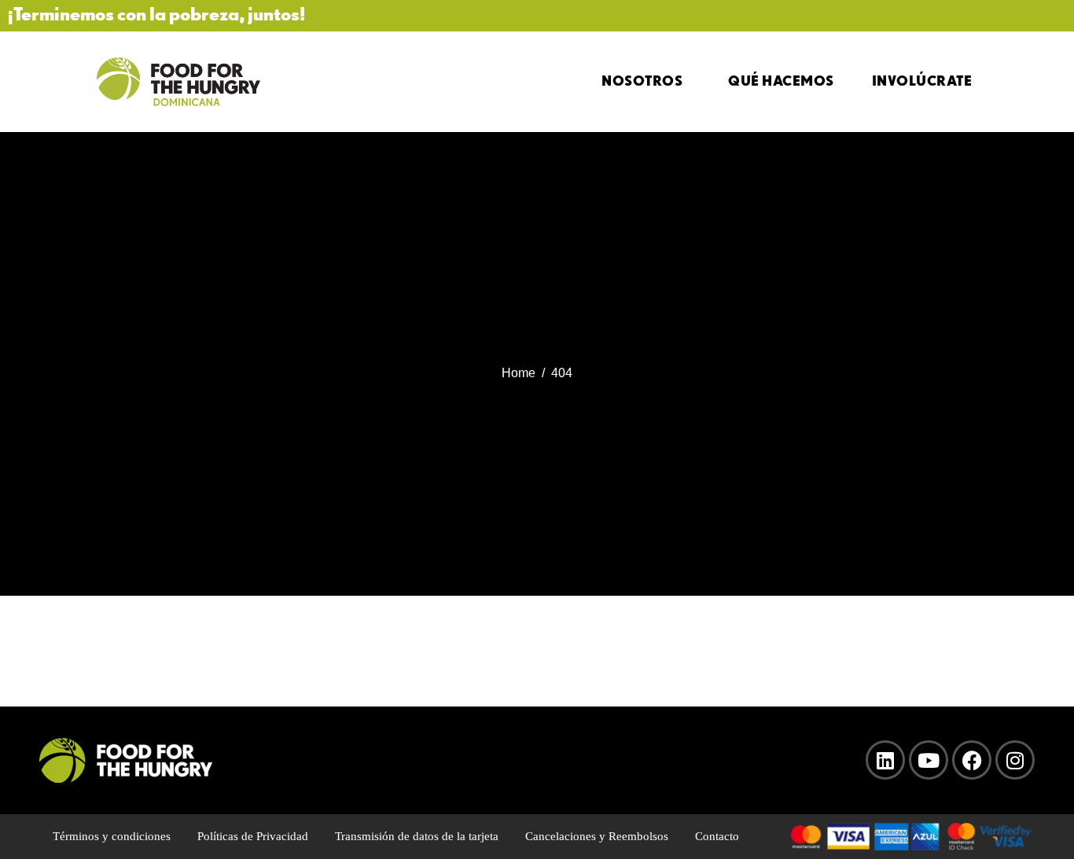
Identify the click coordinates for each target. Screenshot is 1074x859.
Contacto (717, 836)
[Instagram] (1015, 760)
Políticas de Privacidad (252, 836)
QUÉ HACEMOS (781, 80)
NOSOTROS (641, 80)
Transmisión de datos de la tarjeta (416, 836)
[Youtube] (928, 760)
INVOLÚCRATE (922, 80)
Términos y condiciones (112, 836)
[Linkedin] (885, 760)
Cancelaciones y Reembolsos (596, 836)
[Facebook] (971, 760)
